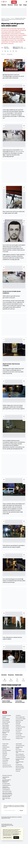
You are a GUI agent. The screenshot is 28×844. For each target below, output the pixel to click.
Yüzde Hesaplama (6, 789)
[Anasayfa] (4, 712)
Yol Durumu (18, 731)
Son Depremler (19, 728)
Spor (20, 5)
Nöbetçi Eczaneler (19, 720)
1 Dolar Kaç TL (5, 761)
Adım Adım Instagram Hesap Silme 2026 (7, 796)
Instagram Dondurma (20, 736)
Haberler (3, 18)
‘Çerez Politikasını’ (15, 833)
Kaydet (21, 810)
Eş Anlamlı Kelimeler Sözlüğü (20, 760)
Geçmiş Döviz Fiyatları (7, 791)
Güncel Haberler (5, 720)
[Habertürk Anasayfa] (14, 2)
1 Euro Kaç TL (5, 763)
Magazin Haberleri (6, 722)
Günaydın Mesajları (6, 750)
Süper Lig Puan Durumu (7, 766)
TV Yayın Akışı (18, 735)
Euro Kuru (4, 737)
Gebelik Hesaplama (6, 785)
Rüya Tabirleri (18, 749)
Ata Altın (4, 757)
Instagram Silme (19, 738)
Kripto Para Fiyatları (6, 739)
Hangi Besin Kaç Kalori (20, 757)
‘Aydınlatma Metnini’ (7, 835)
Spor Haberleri (5, 723)
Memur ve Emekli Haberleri (5, 732)
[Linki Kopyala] (16, 51)
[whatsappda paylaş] (11, 51)
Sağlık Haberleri (5, 727)
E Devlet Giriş (18, 725)
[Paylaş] (24, 60)
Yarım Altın (4, 755)
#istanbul (4, 675)
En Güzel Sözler (19, 764)
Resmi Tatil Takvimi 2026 (6, 799)
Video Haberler (19, 743)
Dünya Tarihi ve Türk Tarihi (20, 752)
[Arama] (1, 1)
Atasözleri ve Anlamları (7, 775)
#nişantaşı (11, 675)
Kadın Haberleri (5, 728)
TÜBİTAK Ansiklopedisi (20, 755)
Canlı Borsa (18, 715)
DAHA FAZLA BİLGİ (7, 837)
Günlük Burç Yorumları (20, 727)
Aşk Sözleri (4, 748)
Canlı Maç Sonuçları (6, 765)
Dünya (16, 5)
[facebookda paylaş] (2, 51)
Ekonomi (10, 5)
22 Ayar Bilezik (5, 760)
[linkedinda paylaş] (8, 51)
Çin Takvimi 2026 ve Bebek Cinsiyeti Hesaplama (6, 781)
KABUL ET (16, 837)
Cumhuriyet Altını (6, 758)
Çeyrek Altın (4, 753)
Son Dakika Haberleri (6, 715)
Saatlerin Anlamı (5, 747)
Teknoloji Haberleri (6, 730)
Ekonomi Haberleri (6, 718)
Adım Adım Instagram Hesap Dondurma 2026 (7, 793)
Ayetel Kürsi (4, 745)
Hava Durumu (19, 730)
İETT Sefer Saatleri (6, 783)
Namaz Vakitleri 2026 (20, 717)
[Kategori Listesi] (26, 1)
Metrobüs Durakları (19, 766)
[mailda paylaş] (13, 51)
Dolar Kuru (4, 736)
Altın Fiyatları (5, 734)
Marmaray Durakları (20, 767)
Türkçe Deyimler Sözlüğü (5, 778)
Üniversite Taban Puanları (19, 748)
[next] (26, 695)
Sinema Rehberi (19, 733)
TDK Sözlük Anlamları (20, 745)
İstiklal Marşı (18, 722)
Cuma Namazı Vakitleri (20, 718)
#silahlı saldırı (19, 675)
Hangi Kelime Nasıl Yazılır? (19, 762)
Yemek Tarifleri (5, 743)
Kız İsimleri (18, 771)
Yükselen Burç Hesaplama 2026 (6, 787)
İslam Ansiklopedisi (20, 754)
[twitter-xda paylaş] (5, 51)
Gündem (3, 5)
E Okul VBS (18, 723)
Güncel (12, 18)
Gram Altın (4, 752)
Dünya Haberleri (5, 725)
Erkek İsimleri (18, 769)
